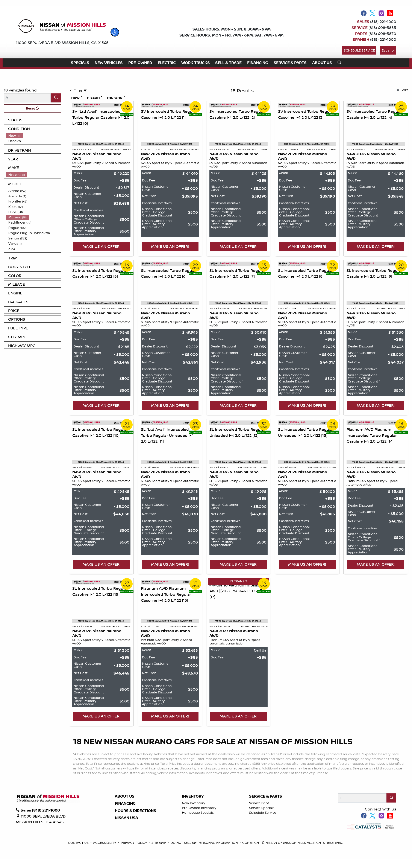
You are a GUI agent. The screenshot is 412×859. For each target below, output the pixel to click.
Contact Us (78, 842)
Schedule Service (359, 50)
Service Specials (261, 808)
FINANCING (125, 803)
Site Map (159, 842)
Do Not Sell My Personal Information (205, 842)
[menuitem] (33, 135)
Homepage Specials (198, 812)
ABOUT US (125, 796)
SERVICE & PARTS (265, 796)
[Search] (56, 97)
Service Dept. (259, 803)
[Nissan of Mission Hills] (61, 27)
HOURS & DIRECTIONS (135, 811)
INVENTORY (193, 796)
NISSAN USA (126, 818)
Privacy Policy (134, 842)
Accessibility (105, 842)
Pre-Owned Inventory (199, 808)
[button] (115, 32)
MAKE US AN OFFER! (101, 246)
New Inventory (193, 803)
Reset (31, 108)
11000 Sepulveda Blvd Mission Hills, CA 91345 (62, 42)
